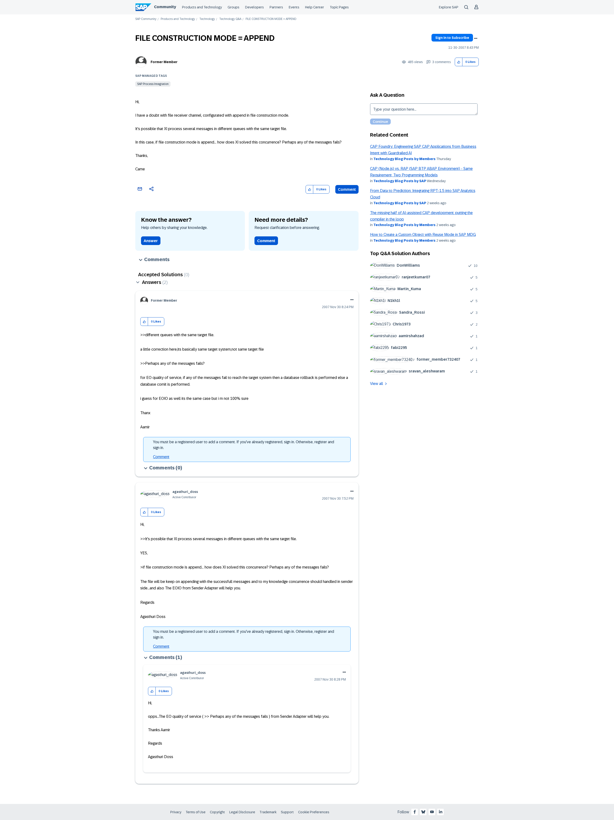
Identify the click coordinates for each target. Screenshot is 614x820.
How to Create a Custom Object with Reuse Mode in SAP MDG (423, 235)
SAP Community (145, 19)
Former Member (164, 62)
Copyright (217, 812)
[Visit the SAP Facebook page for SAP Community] (415, 812)
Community (165, 7)
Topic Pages (339, 7)
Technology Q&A (230, 19)
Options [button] (476, 38)
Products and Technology (202, 7)
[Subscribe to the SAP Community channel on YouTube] (432, 812)
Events (294, 7)
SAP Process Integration (153, 84)
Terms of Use (196, 812)
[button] (458, 62)
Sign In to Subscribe (452, 38)
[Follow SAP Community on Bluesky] (423, 812)
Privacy (175, 812)
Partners (276, 7)
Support (287, 812)
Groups (233, 7)
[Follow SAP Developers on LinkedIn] (441, 812)
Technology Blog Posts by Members (404, 159)
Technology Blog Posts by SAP (399, 181)
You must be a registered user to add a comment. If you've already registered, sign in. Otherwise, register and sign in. (243, 445)
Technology (207, 19)
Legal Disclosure (242, 812)
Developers (254, 7)
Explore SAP (448, 7)
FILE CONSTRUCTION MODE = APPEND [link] (271, 19)
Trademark (268, 812)
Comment (347, 189)
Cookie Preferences (313, 812)
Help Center (314, 7)
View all (376, 384)
